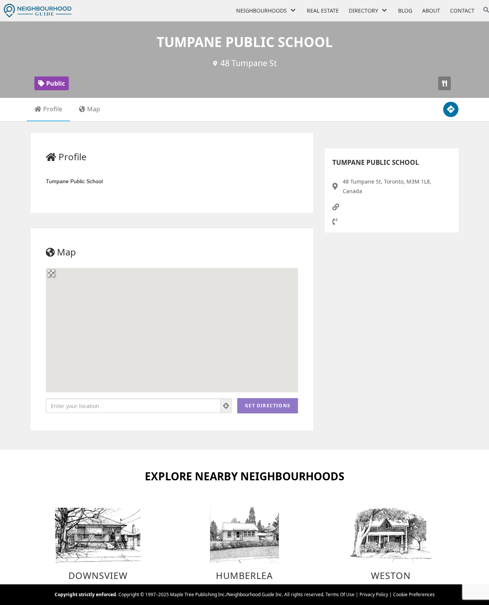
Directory (363, 10)
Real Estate (323, 10)
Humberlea (244, 575)
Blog (405, 10)
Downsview (98, 575)
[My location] (226, 405)
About (431, 10)
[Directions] (450, 109)
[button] (444, 83)
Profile (52, 109)
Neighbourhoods (261, 10)
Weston (391, 575)
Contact (462, 10)
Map (93, 109)
